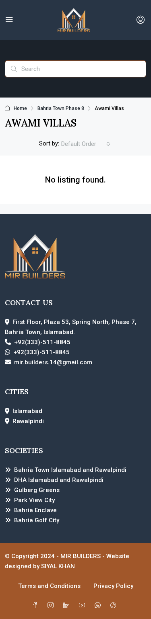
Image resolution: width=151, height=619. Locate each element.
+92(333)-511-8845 (42, 342)
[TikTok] (115, 605)
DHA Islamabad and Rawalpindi (58, 480)
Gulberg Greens (37, 490)
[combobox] (86, 143)
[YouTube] (83, 605)
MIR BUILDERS (80, 556)
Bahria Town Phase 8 (60, 108)
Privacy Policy (113, 586)
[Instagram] (52, 605)
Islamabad (27, 411)
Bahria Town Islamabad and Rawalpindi (70, 470)
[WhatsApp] (99, 605)
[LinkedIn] (67, 605)
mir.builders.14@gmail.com (53, 362)
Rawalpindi (28, 421)
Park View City (34, 500)
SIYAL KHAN (58, 566)
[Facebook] (36, 605)
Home (20, 108)
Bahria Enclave (35, 510)
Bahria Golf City (36, 520)
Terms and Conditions (49, 586)
